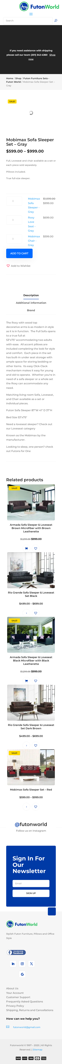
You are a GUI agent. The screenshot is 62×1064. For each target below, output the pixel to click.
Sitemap (37, 1049)
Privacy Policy (15, 1005)
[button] (18, 266)
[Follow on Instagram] (22, 963)
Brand (31, 310)
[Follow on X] (31, 963)
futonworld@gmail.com (26, 1027)
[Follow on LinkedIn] (13, 963)
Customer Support (18, 997)
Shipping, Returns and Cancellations (29, 1010)
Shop (18, 78)
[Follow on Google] (22, 974)
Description (31, 295)
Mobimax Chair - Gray (34, 241)
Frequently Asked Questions (24, 1001)
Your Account (15, 992)
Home (9, 78)
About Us (12, 988)
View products (26, 613)
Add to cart (19, 253)
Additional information (31, 302)
